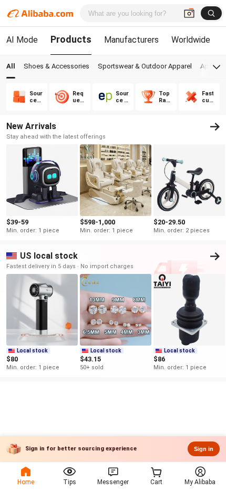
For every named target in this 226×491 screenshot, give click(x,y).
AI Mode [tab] (22, 40)
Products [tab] (70, 39)
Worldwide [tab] (190, 40)
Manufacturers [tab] (131, 40)
